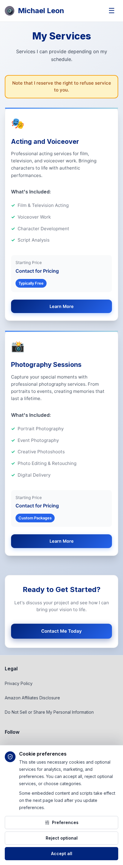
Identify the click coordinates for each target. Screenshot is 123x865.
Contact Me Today (61, 631)
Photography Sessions (46, 364)
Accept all (61, 853)
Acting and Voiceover (45, 141)
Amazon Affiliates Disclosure (32, 697)
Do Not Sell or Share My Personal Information (49, 712)
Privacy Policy (19, 683)
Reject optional (62, 837)
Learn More (62, 306)
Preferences (65, 822)
